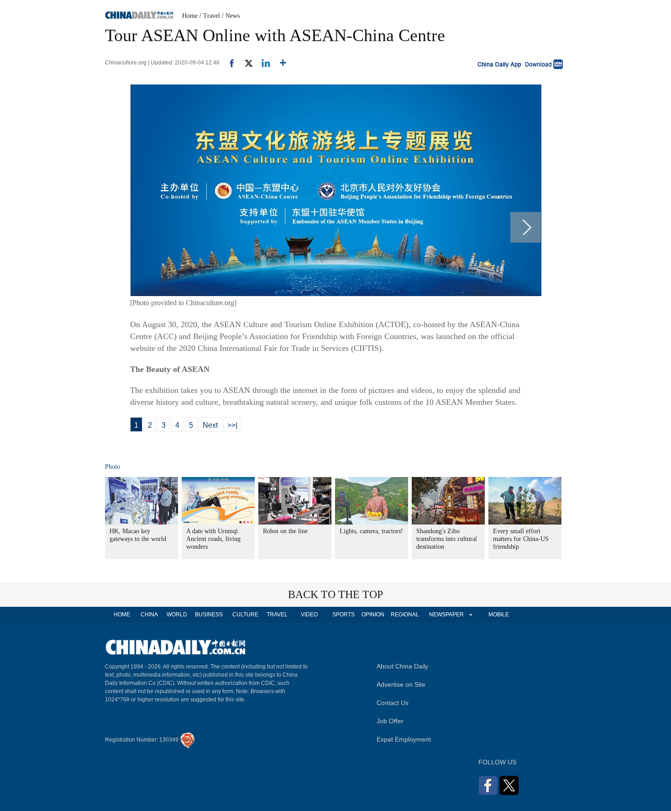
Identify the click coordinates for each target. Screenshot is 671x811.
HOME (122, 614)
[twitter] (245, 62)
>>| (232, 425)
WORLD (177, 614)
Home (190, 15)
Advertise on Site (401, 684)
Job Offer (390, 721)
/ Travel (209, 15)
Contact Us (393, 702)
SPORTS (343, 614)
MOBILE (498, 614)
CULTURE (245, 614)
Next (210, 425)
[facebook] (228, 62)
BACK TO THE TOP (335, 594)
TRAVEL (277, 614)
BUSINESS (209, 614)
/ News (231, 15)
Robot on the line (285, 531)
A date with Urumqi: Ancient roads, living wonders (213, 539)
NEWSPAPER (446, 614)
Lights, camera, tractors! (371, 531)
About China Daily (402, 666)
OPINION (373, 614)
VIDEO (309, 614)
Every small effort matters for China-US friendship (521, 539)
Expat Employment (404, 739)
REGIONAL (405, 614)
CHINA (149, 614)
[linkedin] (262, 62)
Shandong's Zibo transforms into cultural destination (446, 539)
